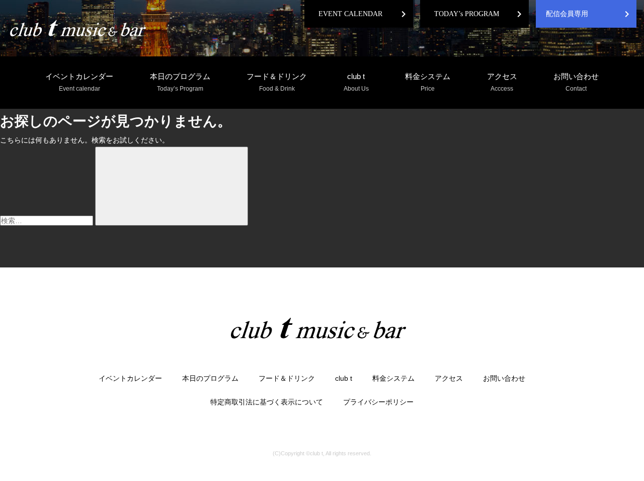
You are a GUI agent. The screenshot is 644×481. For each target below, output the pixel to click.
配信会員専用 (567, 14)
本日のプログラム (180, 82)
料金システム (427, 82)
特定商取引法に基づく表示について (266, 402)
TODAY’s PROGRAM (466, 14)
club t (356, 82)
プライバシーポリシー (378, 402)
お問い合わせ (576, 82)
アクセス (502, 82)
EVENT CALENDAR (350, 14)
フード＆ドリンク (277, 82)
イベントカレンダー (79, 82)
